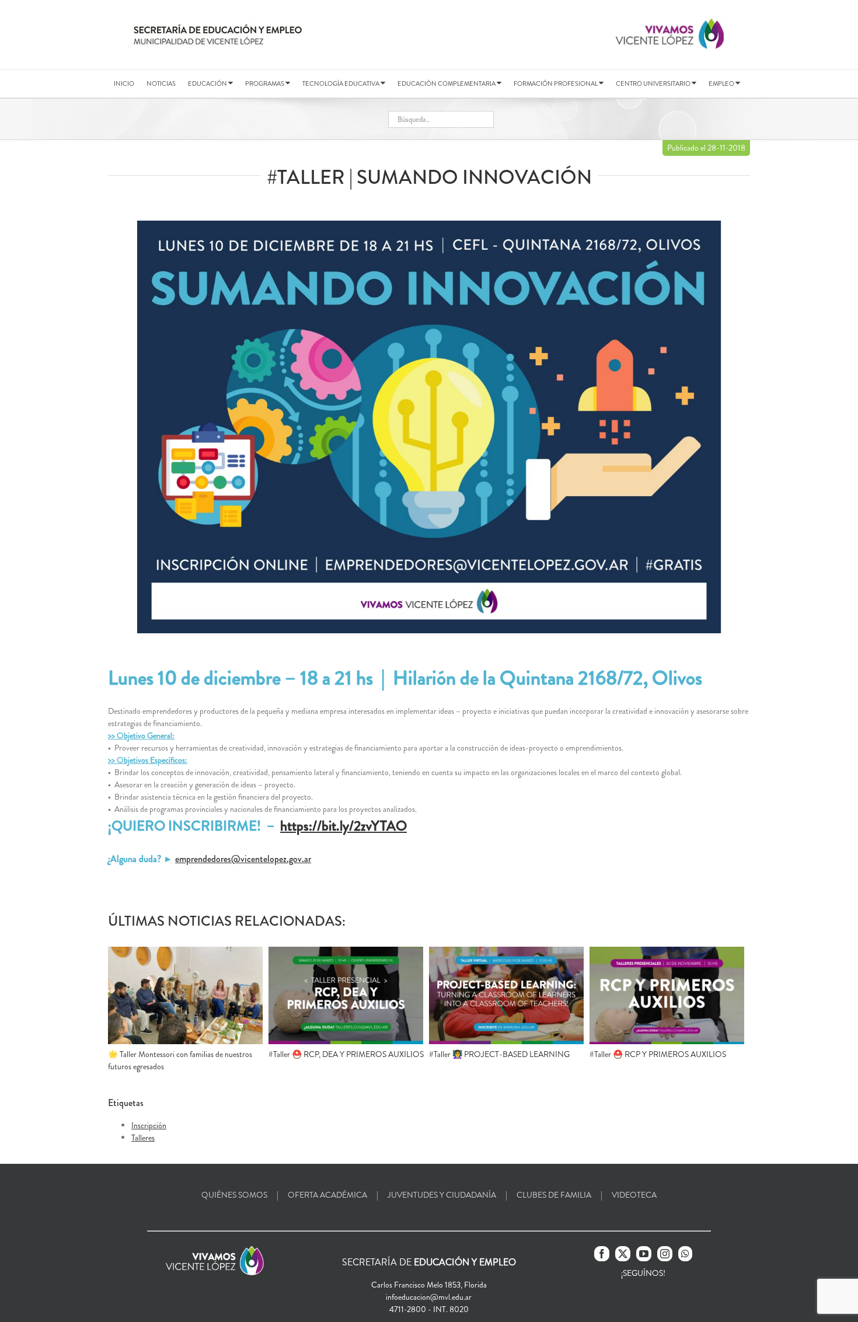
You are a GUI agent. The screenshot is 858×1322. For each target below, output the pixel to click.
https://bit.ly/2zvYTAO (343, 826)
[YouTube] (643, 1253)
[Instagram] (664, 1253)
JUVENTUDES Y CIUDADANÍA (442, 1195)
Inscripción (148, 1125)
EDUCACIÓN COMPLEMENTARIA (447, 83)
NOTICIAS (161, 83)
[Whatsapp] (685, 1253)
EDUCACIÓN (208, 83)
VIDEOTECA (634, 1195)
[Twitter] (622, 1253)
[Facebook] (601, 1253)
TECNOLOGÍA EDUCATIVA (341, 83)
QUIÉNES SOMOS (234, 1195)
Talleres (143, 1137)
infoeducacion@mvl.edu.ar (429, 1297)
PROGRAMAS (265, 83)
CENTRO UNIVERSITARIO (654, 83)
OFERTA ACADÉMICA (327, 1195)
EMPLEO (722, 83)
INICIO (124, 83)
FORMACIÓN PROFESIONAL (556, 83)
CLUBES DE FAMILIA (554, 1195)
